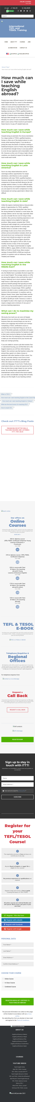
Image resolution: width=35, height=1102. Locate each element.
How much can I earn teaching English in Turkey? (17, 401)
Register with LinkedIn (14, 920)
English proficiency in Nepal (19, 1036)
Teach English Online (19, 1067)
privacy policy (21, 790)
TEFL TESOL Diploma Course (19, 1081)
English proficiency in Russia (19, 1041)
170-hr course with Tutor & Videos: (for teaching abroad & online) (17, 586)
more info (17, 534)
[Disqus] (17, 469)
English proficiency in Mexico (19, 1034)
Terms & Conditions (23, 1020)
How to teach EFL (6, 408)
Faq (7, 67)
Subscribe (17, 797)
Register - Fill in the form (15, 915)
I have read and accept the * (15, 790)
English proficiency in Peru (19, 1039)
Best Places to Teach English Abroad (19, 1078)
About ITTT (13, 42)
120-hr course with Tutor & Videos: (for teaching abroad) (17, 600)
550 (17, 549)
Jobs (29, 42)
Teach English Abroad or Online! (19, 1074)
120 (17, 607)
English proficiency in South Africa (19, 1043)
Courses (22, 42)
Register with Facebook (14, 924)
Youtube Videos (19, 1063)
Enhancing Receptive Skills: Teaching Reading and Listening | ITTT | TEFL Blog (17, 430)
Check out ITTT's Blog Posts (17, 421)
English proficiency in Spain (19, 1046)
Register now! (17, 739)
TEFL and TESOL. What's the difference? (19, 1076)
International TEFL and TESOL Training (18, 28)
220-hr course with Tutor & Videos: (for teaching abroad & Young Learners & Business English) (17, 571)
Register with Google (13, 929)
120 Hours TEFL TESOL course (19, 1088)
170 (17, 592)
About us (20, 1030)
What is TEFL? (5, 394)
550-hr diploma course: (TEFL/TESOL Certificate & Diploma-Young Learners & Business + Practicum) (17, 542)
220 (17, 578)
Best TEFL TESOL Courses (19, 1069)
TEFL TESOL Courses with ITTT (19, 1071)
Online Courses (25, 2)
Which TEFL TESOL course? (19, 1085)
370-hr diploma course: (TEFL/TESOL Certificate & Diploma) (17, 556)
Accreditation (12, 47)
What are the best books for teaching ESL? (14, 404)
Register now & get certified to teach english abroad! (18, 1002)
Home (6, 42)
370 (17, 562)
